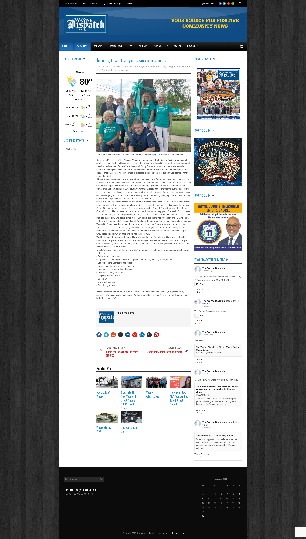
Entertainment (115, 46)
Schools (98, 46)
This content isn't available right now (214, 435)
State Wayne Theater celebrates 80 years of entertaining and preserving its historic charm (217, 389)
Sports (177, 46)
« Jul (202, 515)
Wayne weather (79, 131)
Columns (143, 46)
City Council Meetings (111, 3)
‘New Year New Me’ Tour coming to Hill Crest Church (179, 398)
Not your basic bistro (129, 429)
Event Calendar (90, 3)
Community (82, 46)
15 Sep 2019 (114, 66)
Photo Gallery (161, 46)
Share (199, 292)
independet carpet (118, 70)
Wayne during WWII (103, 429)
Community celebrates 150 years (164, 352)
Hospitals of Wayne (103, 394)
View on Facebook (201, 289)
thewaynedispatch (138, 66)
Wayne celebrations (152, 394)
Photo (202, 284)
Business (66, 46)
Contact (129, 3)
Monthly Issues (71, 3)
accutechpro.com (176, 533)
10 (203, 498)
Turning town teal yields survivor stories (131, 60)
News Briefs (192, 46)
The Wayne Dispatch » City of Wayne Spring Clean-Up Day (218, 348)
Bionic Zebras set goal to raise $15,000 (122, 353)
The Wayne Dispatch (213, 268)
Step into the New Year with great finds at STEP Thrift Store (129, 400)
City (130, 46)
